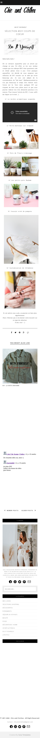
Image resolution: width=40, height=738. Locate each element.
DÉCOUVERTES (8, 608)
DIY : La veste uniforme (11, 385)
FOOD (5, 621)
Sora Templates (24, 735)
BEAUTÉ (5, 618)
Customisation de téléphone (21, 268)
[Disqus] (20, 423)
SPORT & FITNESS (9, 628)
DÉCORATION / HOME (10, 625)
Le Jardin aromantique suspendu (21, 99)
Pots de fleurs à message (21, 153)
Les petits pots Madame (21, 180)
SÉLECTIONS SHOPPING (11, 604)
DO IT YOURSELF (20, 27)
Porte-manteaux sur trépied (21, 126)
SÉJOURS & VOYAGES (10, 614)
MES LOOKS (7, 601)
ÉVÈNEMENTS (7, 611)
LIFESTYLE (6, 635)
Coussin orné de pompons (21, 211)
